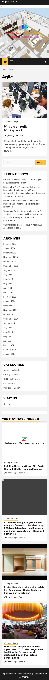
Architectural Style (11, 370)
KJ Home (7, 404)
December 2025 (10, 253)
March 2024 (8, 345)
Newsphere (39, 673)
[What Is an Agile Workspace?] (24, 100)
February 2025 (9, 297)
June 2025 (8, 279)
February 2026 (9, 244)
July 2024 (7, 327)
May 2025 (7, 283)
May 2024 (7, 336)
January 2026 (9, 248)
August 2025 (9, 270)
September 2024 (10, 319)
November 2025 (10, 257)
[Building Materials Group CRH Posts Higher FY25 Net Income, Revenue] (24, 441)
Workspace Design (11, 122)
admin (21, 136)
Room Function (10, 383)
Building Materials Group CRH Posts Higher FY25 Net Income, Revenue (24, 467)
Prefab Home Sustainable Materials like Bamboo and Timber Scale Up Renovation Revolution (22, 203)
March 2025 (8, 292)
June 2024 (8, 332)
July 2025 (7, 275)
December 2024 (10, 305)
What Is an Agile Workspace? (15, 128)
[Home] (5, 62)
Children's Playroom (12, 379)
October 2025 (9, 261)
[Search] (45, 61)
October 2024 (9, 314)
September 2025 (10, 266)
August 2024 (9, 323)
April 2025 (7, 288)
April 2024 (7, 341)
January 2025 (9, 301)
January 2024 (9, 354)
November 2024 (10, 310)
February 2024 (9, 350)
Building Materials (11, 374)
